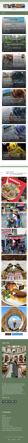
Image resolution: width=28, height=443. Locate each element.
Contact (18, 439)
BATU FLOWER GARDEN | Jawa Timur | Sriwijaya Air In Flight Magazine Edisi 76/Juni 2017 (12, 100)
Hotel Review (5, 420)
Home (9, 439)
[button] (26, 13)
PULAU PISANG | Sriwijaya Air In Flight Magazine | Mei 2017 (13, 137)
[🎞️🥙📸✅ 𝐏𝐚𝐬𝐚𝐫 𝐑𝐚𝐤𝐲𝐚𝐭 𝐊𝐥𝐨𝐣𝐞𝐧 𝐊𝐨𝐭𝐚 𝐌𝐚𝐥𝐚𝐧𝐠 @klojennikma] (14, 241)
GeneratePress (20, 437)
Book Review (5, 422)
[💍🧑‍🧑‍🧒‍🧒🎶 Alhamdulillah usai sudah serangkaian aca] (14, 267)
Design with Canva (7, 426)
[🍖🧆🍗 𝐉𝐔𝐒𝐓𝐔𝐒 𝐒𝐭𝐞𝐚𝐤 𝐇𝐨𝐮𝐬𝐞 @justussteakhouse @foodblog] (14, 293)
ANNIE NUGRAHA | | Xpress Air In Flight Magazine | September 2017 (13, 65)
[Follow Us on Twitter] (6, 402)
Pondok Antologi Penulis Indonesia (12, 430)
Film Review (5, 424)
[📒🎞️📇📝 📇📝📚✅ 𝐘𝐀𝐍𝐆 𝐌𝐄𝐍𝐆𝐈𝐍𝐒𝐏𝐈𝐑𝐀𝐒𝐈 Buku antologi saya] (14, 189)
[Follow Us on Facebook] (3, 402)
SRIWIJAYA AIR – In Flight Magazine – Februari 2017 (11, 155)
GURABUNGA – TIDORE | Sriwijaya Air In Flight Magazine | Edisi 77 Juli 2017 (13, 82)
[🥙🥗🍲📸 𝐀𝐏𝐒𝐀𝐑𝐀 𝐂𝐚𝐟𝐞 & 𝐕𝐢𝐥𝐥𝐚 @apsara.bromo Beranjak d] (14, 319)
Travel (4, 416)
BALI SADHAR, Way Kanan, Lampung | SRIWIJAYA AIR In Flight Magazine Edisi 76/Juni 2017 (14, 118)
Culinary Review (6, 418)
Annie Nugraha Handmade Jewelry (12, 428)
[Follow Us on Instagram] (9, 402)
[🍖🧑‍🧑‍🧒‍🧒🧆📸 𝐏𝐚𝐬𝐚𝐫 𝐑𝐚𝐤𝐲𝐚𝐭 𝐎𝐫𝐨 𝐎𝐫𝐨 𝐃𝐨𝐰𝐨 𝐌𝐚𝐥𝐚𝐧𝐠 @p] (14, 215)
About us (14, 439)
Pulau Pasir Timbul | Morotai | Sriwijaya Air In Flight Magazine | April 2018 (13, 28)
